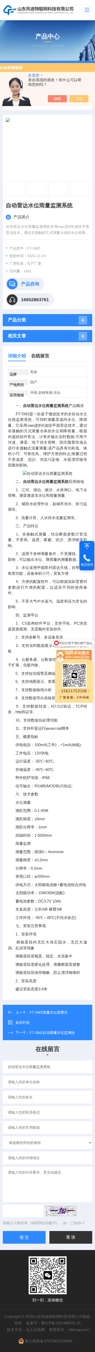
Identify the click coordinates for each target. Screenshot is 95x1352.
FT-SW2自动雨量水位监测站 (52, 1033)
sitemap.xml (78, 1329)
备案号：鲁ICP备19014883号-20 (53, 1323)
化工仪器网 (35, 1329)
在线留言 (40, 355)
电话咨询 (87, 564)
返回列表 (22, 1022)
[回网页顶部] (87, 546)
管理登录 (56, 1329)
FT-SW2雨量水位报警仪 (49, 1012)
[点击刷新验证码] (61, 1211)
